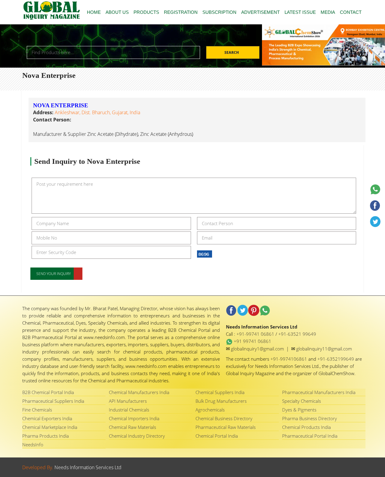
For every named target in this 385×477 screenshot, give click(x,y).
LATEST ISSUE (300, 12)
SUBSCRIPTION (219, 12)
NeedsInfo (32, 445)
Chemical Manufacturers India (139, 392)
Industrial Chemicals (129, 410)
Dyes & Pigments (299, 410)
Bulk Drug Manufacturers (221, 401)
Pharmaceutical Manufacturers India (319, 392)
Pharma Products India (45, 436)
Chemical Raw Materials (132, 427)
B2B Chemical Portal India (48, 392)
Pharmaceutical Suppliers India (53, 401)
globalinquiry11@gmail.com (324, 349)
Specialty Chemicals (301, 401)
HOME (94, 12)
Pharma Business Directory (309, 418)
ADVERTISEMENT (260, 12)
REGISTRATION (181, 12)
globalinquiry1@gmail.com (258, 349)
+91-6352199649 (336, 359)
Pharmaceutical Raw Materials (226, 427)
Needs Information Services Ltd (88, 467)
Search (232, 52)
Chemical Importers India (134, 418)
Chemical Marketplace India (49, 427)
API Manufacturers (128, 401)
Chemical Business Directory (224, 418)
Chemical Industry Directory (137, 436)
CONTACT (351, 12)
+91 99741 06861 (252, 341)
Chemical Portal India (217, 436)
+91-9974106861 (289, 359)
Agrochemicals (210, 410)
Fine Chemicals (37, 410)
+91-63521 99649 (297, 334)
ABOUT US (117, 12)
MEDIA (328, 12)
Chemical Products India (306, 427)
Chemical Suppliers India (220, 392)
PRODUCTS (146, 12)
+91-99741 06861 (256, 334)
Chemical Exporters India (47, 418)
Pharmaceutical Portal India (309, 436)
